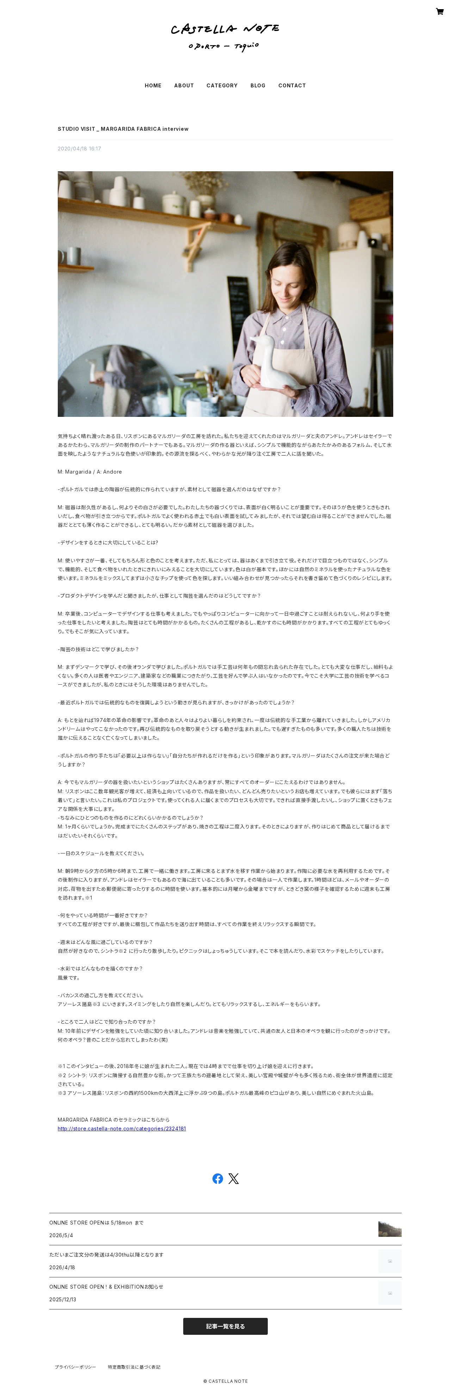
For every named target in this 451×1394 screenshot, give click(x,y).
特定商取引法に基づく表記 (134, 1367)
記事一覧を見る (225, 1326)
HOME (153, 85)
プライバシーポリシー (76, 1367)
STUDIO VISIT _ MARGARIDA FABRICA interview (123, 129)
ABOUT (184, 85)
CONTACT (292, 85)
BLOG (258, 85)
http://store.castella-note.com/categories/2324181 (122, 1128)
